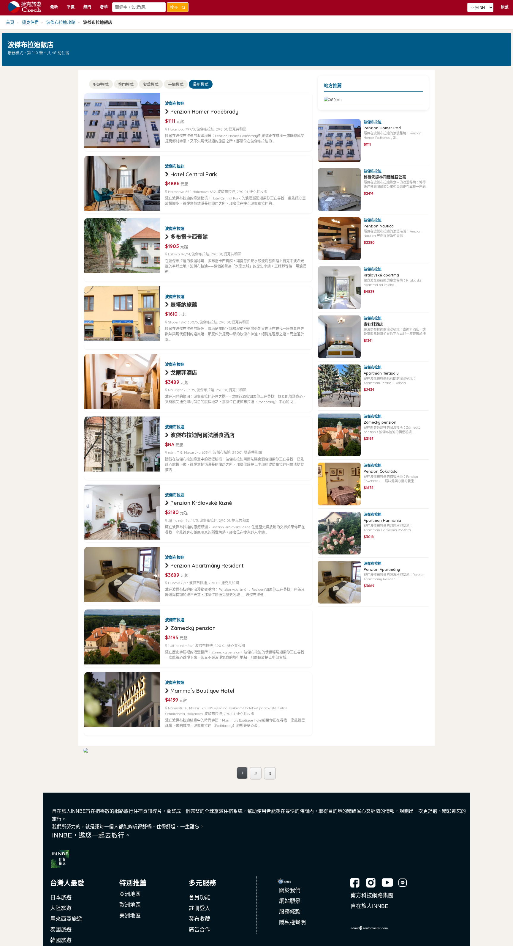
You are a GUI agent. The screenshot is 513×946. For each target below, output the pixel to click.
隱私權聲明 (292, 922)
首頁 (10, 22)
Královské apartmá (381, 275)
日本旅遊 (61, 898)
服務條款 (289, 912)
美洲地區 (130, 916)
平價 (71, 6)
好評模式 (101, 84)
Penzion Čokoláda (381, 471)
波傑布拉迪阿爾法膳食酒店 (202, 435)
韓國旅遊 (61, 940)
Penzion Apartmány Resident (207, 565)
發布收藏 (199, 919)
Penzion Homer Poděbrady (204, 111)
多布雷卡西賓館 (189, 236)
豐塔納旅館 (183, 304)
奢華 (104, 6)
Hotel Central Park (193, 174)
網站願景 (289, 901)
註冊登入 (199, 908)
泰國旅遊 (61, 930)
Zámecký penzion (193, 628)
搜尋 (176, 7)
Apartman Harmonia (382, 520)
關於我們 (289, 890)
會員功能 (199, 898)
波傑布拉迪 (174, 103)
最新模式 (200, 84)
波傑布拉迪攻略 (60, 22)
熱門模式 (126, 84)
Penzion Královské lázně (201, 502)
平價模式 (175, 84)
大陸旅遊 (61, 908)
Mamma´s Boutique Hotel (202, 690)
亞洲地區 (130, 894)
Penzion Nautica (379, 226)
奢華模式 (151, 84)
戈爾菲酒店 (183, 372)
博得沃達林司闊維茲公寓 (385, 177)
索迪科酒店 (373, 324)
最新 (54, 6)
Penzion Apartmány (382, 569)
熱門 (87, 6)
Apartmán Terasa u (381, 373)
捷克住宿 (30, 22)
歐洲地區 (130, 905)
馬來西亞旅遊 (66, 919)
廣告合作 (199, 930)
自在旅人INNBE (369, 906)
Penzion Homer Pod (382, 127)
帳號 (505, 6)
